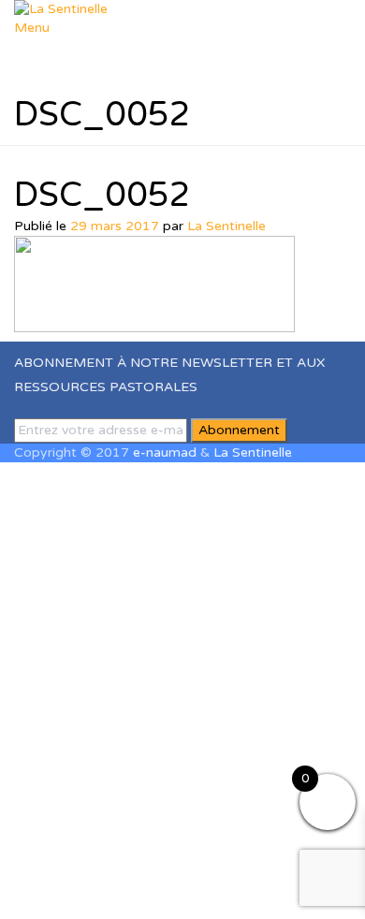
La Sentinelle (226, 226)
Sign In (165, 890)
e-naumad (165, 452)
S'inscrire (114, 890)
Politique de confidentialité (273, 732)
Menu (32, 28)
